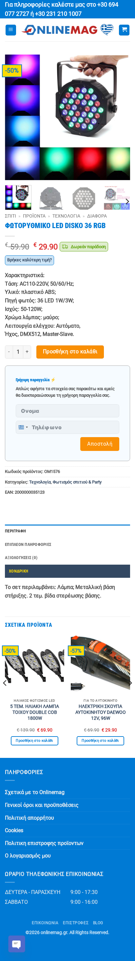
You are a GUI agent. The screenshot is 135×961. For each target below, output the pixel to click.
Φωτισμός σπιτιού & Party (77, 482)
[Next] (119, 117)
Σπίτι (10, 216)
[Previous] (16, 117)
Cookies (14, 830)
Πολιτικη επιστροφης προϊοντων (44, 843)
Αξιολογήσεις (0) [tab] (21, 557)
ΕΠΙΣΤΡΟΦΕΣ (75, 923)
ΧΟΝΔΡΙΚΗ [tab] (18, 571)
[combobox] (23, 427)
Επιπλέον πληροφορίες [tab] (28, 544)
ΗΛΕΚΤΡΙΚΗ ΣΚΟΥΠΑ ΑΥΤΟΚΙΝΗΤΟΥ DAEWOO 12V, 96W (100, 712)
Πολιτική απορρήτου (29, 818)
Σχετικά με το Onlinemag (35, 792)
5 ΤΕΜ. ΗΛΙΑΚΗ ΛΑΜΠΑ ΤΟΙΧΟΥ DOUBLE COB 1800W (34, 712)
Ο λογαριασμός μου (28, 856)
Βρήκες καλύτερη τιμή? (29, 259)
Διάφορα (97, 216)
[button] (11, 30)
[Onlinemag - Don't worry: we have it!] (67, 30)
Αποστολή (99, 444)
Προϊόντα (34, 216)
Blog (98, 923)
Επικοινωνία (45, 923)
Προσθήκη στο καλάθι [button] (34, 740)
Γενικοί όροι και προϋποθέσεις (42, 805)
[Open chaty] (17, 944)
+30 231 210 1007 (58, 14)
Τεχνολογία (66, 216)
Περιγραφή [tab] (15, 530)
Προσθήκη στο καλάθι (70, 352)
